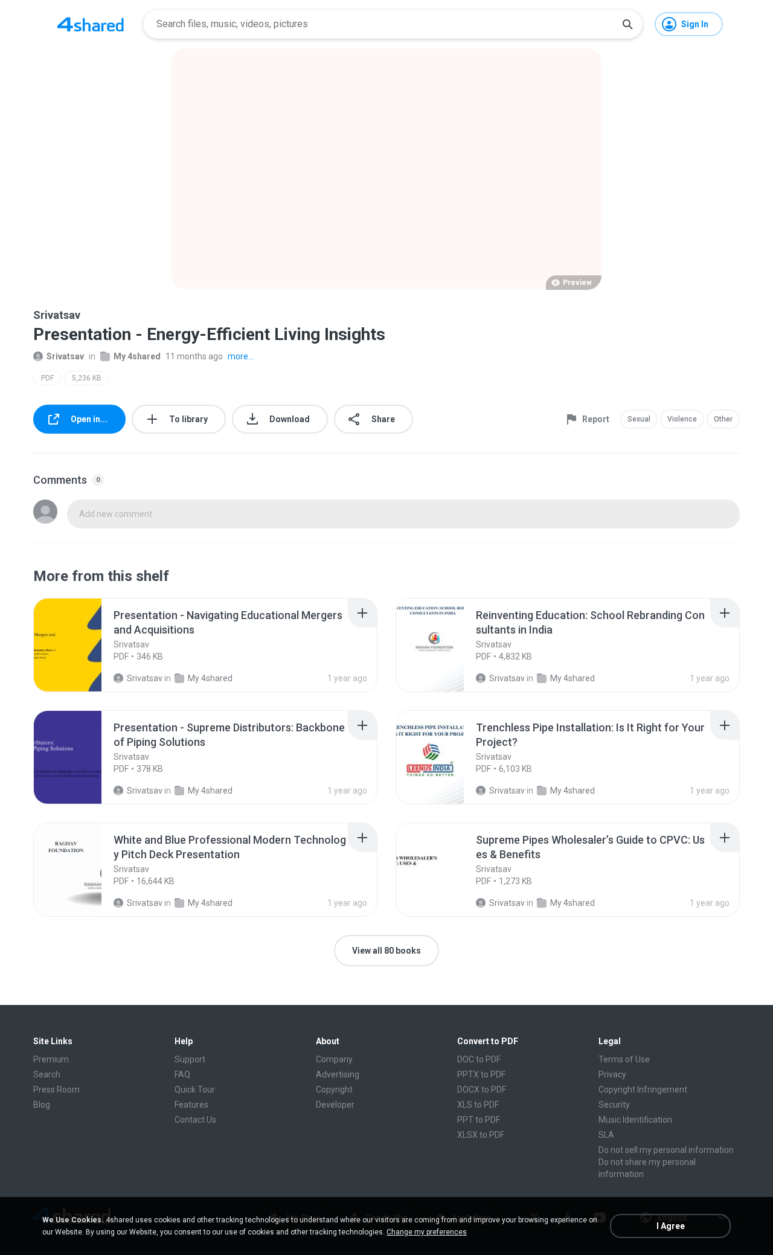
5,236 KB (86, 378)
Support (190, 1059)
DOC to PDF (479, 1059)
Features (191, 1104)
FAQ (182, 1074)
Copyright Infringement (642, 1089)
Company (334, 1059)
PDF (47, 378)
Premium (51, 1059)
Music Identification (635, 1120)
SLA (606, 1135)
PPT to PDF (478, 1120)
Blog (41, 1104)
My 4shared (137, 356)
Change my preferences (426, 1232)
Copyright (334, 1089)
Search (46, 1074)
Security (614, 1104)
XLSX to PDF (480, 1135)
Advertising (337, 1074)
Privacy (612, 1074)
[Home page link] (90, 24)
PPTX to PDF (481, 1074)
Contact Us (195, 1120)
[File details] (81, 645)
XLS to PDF (478, 1104)
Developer (335, 1104)
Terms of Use (624, 1059)
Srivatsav (65, 356)
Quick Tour (195, 1089)
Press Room (56, 1089)
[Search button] (627, 24)
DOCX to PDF (481, 1089)
